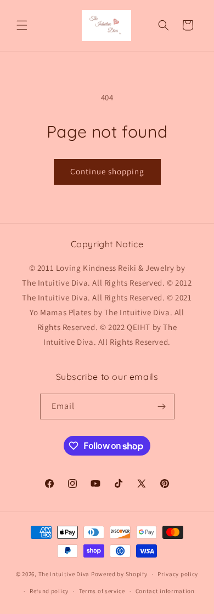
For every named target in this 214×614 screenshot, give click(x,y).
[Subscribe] (162, 406)
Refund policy (49, 591)
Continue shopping (107, 171)
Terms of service (102, 591)
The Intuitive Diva (64, 574)
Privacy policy (177, 574)
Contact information (165, 591)
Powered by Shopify (119, 574)
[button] (22, 25)
